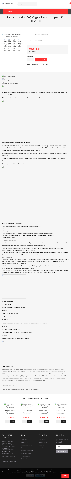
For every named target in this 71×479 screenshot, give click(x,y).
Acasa (21, 24)
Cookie (52, 472)
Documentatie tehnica (11, 83)
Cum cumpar (24, 442)
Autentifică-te (5, 389)
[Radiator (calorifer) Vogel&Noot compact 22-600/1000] (12, 35)
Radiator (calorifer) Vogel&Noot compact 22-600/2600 (44, 412)
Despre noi (24, 439)
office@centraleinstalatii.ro (9, 461)
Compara (45, 64)
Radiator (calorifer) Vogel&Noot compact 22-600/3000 (10, 412)
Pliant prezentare (9, 76)
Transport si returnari (27, 445)
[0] (69, 5)
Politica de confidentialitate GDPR (40, 472)
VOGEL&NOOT (38, 41)
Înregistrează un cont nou (17, 389)
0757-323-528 (5, 457)
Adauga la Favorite (32, 64)
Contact (41, 448)
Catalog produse (9, 80)
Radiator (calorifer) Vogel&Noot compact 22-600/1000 (37, 24)
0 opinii (37, 34)
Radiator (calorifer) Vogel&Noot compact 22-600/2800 (27, 412)
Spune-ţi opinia (44, 34)
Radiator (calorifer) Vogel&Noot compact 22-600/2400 (60, 412)
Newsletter (41, 445)
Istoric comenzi (43, 442)
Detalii (13, 422)
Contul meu (42, 439)
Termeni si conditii (26, 453)
